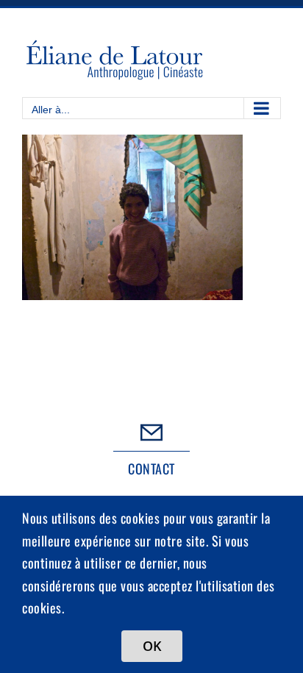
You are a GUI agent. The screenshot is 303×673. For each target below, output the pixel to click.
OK (152, 646)
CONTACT (151, 468)
